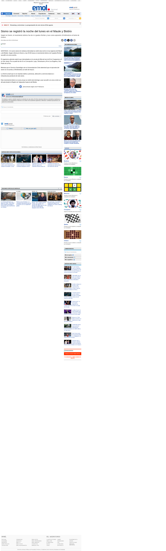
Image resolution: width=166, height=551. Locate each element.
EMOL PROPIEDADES (36, 540)
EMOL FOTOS (19, 543)
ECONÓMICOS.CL (73, 539)
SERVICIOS (18, 540)
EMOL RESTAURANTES (21, 545)
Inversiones (31, 0)
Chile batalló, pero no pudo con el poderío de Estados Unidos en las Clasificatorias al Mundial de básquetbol (72, 278)
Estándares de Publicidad (59, 549)
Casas (67, 0)
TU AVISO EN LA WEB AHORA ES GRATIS (72, 357)
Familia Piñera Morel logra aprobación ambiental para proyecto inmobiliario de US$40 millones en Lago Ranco (72, 327)
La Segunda (73, 0)
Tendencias (51, 13)
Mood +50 (34, 191)
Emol (3, 0)
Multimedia (27, 15)
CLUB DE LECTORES (51, 539)
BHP (2, 191)
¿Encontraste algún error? (33, 86)
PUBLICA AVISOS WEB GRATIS (72, 353)
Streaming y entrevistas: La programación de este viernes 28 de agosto (31, 25)
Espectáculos (42, 13)
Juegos (67, 148)
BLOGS (48, 543)
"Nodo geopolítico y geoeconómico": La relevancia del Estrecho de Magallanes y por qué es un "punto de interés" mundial (72, 74)
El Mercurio (9, 0)
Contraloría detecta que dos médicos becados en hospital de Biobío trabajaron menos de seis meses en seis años (72, 295)
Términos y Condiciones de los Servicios (44, 549)
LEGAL (48, 545)
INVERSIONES (60, 540)
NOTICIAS (4, 539)
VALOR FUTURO (73, 542)
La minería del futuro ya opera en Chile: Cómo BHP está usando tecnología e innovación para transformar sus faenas (8, 204)
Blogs (15, 0)
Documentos (21, 15)
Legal (20, 0)
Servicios (66, 13)
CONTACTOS (35, 543)
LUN (58, 542)
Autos (37, 0)
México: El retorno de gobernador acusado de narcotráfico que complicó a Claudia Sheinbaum (72, 142)
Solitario (66, 240)
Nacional (8, 13)
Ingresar (71, 9)
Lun (79, 0)
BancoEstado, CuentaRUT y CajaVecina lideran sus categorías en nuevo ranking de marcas (55, 203)
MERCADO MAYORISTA (72, 544)
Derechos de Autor (21, 549)
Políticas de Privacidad (31, 549)
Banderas (66, 161)
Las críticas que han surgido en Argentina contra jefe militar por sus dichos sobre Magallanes (72, 127)
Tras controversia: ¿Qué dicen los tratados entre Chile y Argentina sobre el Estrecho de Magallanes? (72, 59)
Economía (16, 13)
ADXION (71, 540)
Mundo (33, 13)
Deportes (24, 13)
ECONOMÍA (4, 540)
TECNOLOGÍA (5, 545)
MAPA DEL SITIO (35, 545)
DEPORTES (4, 542)
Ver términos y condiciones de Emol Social (32, 147)
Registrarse (77, 9)
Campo (24, 0)
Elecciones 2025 (46, 15)
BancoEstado (52, 191)
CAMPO (59, 539)
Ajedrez (66, 224)
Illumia (18, 191)
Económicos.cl (58, 0)
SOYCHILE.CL (60, 545)
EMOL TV (18, 542)
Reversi (66, 177)
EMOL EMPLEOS (35, 542)
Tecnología (8, 15)
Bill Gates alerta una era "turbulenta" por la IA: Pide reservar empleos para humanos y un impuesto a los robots (72, 90)
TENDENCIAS (19, 539)
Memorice (66, 193)
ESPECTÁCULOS (5, 543)
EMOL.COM (49, 540)
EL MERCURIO (50, 542)
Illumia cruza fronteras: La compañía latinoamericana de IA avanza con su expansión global (23, 203)
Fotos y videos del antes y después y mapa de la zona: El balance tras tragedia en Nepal (72, 112)
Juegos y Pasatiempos (36, 15)
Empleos (51, 0)
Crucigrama (67, 209)
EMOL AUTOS (35, 539)
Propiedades (44, 0)
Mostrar (41, 4)
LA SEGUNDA (60, 543)
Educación (14, 15)
